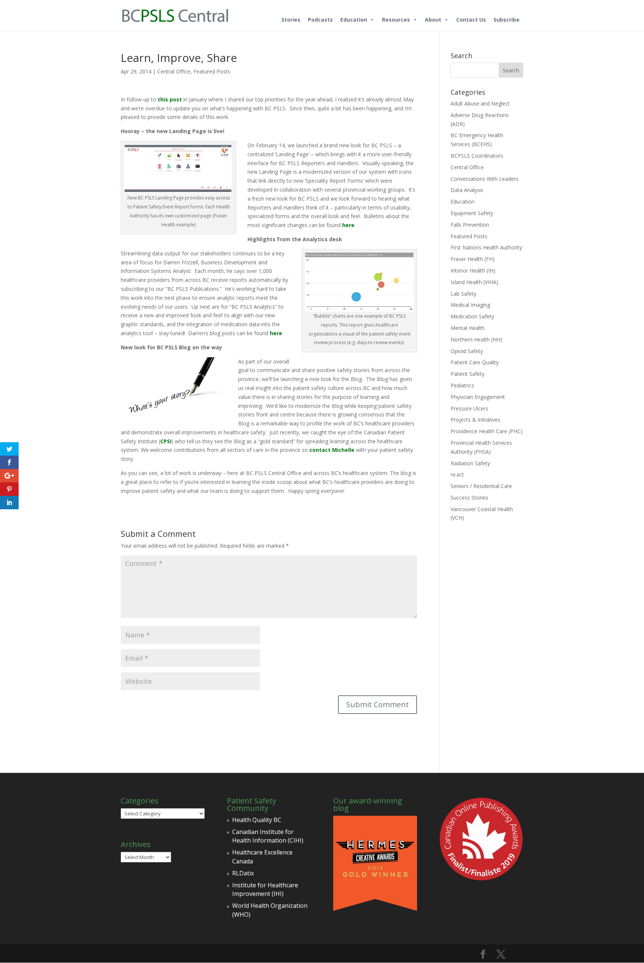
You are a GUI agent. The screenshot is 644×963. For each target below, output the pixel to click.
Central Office (173, 71)
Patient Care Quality (475, 362)
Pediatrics (462, 385)
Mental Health (467, 327)
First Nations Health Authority (486, 247)
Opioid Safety (467, 351)
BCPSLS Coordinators (477, 155)
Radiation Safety (470, 463)
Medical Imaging (470, 304)
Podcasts (320, 19)
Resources (396, 19)
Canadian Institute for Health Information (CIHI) (267, 836)
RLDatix (243, 873)
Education (353, 19)
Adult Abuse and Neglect (480, 103)
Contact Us (471, 19)
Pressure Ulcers (469, 408)
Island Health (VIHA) (474, 282)
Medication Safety (472, 316)
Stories (290, 19)
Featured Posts (211, 71)
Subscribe (506, 19)
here (348, 225)
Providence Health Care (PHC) (487, 431)
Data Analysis (467, 189)
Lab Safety (463, 293)
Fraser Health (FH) (473, 258)
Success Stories (469, 497)
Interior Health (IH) (473, 270)
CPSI (165, 441)
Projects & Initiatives (476, 419)
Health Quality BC (256, 820)
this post (170, 99)
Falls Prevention (470, 224)
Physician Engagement (478, 396)
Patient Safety (467, 373)
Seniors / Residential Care (481, 486)
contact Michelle (331, 449)
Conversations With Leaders (484, 178)
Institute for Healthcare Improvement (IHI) (265, 889)
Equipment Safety (472, 213)
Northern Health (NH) (476, 339)
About (433, 19)
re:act (457, 474)
